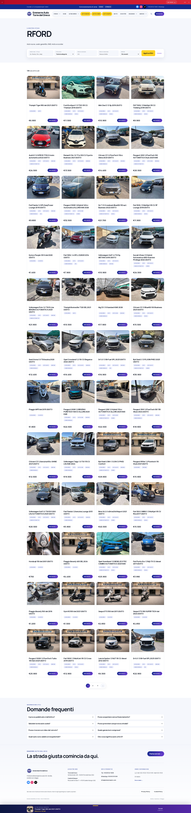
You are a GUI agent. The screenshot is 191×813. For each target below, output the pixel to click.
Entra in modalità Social (82, 420)
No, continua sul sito (102, 420)
